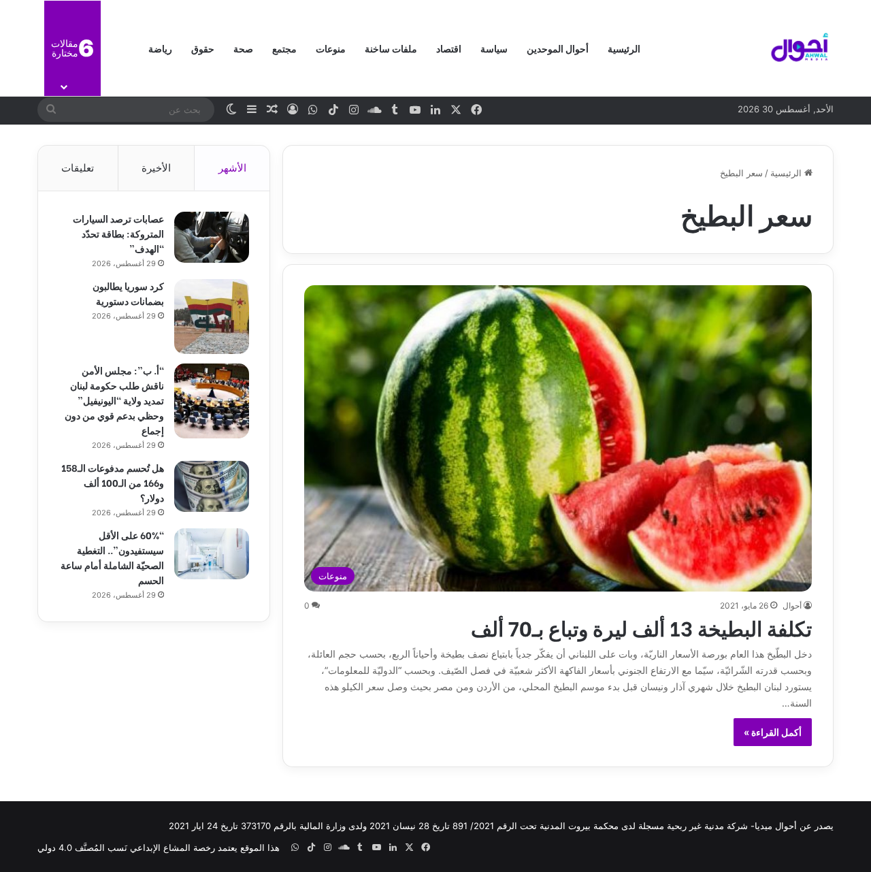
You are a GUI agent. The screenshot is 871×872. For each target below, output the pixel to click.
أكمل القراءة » (773, 732)
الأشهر (232, 167)
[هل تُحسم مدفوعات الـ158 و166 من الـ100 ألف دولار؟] (211, 486)
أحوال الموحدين (558, 48)
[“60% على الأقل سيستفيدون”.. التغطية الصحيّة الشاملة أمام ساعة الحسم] (211, 553)
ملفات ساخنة (391, 48)
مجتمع (284, 48)
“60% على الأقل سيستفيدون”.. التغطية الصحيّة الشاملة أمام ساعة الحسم (112, 557)
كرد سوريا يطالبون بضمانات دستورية (128, 293)
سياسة (494, 48)
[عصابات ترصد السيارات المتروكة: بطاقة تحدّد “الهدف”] (211, 237)
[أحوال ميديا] (800, 48)
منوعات (331, 48)
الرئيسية (624, 48)
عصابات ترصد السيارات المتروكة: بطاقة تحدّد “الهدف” (118, 233)
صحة (243, 48)
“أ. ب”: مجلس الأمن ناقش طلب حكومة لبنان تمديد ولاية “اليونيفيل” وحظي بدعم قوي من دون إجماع (114, 400)
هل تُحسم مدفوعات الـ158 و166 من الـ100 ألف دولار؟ (112, 482)
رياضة (160, 48)
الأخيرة (156, 167)
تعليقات (77, 167)
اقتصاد (448, 48)
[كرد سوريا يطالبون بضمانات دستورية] (211, 316)
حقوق (202, 48)
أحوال (792, 605)
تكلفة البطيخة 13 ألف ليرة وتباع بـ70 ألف (641, 627)
